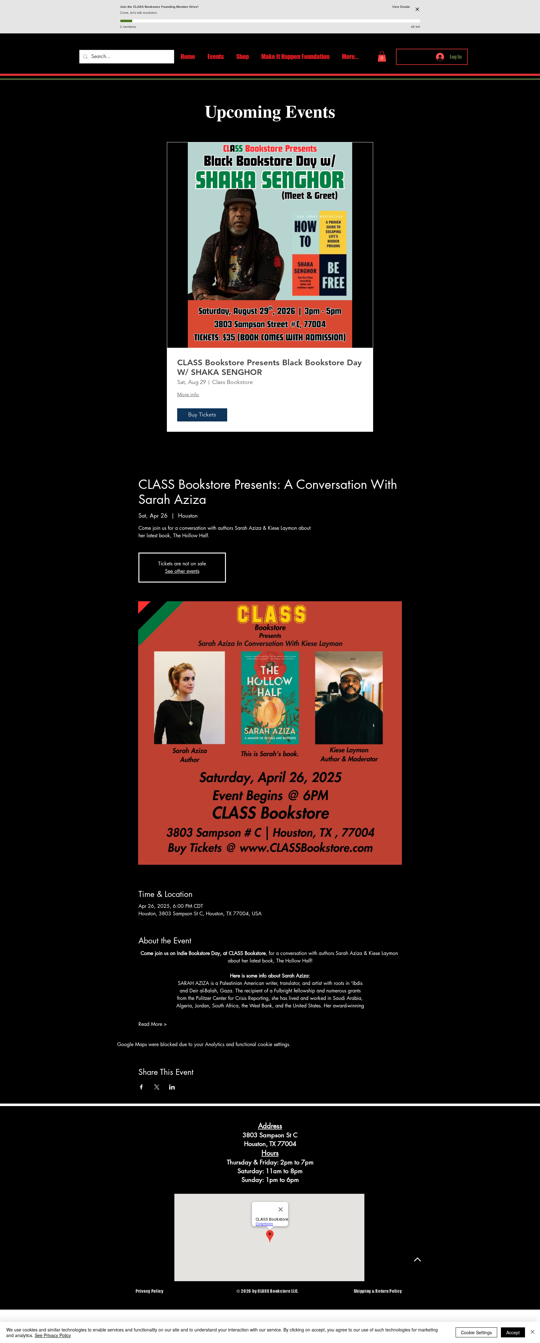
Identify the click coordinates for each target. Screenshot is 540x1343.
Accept (513, 1332)
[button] (382, 56)
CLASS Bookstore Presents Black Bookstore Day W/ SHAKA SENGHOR (269, 367)
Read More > (152, 1024)
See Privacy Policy (53, 1335)
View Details (401, 6)
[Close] (532, 1332)
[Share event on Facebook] (141, 1087)
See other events (182, 571)
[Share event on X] (157, 1087)
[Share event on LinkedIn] (172, 1087)
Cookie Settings (476, 1332)
